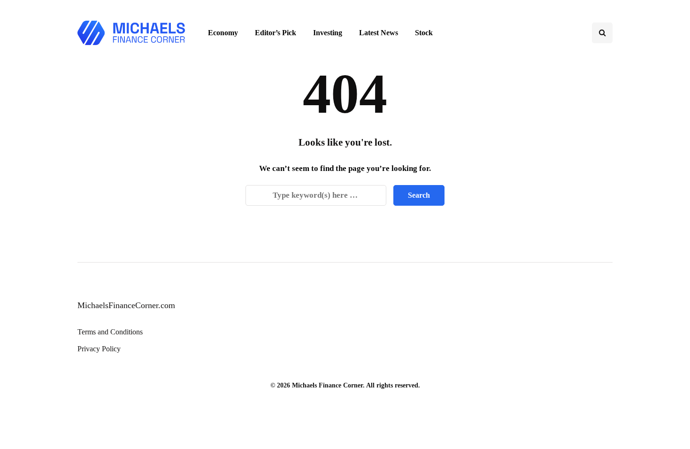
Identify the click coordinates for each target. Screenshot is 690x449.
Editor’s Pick (275, 33)
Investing (327, 33)
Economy (223, 33)
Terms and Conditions (110, 332)
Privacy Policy (99, 349)
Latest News (378, 33)
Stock (424, 33)
